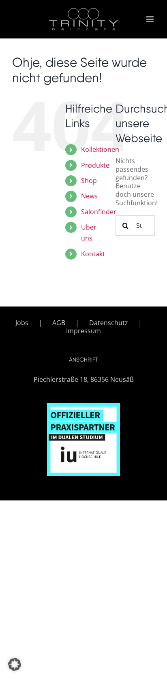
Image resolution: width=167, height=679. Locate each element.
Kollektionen (100, 149)
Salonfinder (98, 211)
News (89, 196)
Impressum (83, 331)
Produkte (95, 165)
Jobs (21, 323)
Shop (89, 180)
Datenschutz (108, 323)
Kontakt (93, 253)
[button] (14, 664)
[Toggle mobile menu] (150, 19)
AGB (58, 323)
